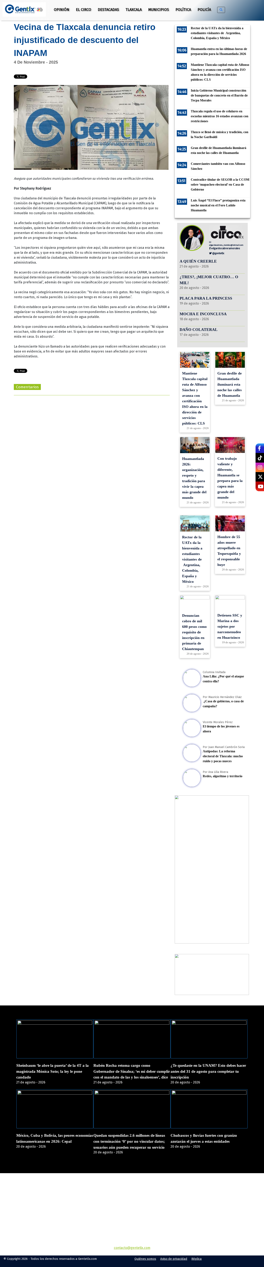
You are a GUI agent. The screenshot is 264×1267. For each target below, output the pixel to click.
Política (183, 9)
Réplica (196, 1259)
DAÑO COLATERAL (199, 329)
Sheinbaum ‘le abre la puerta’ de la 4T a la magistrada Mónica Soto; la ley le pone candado (52, 1071)
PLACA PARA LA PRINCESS (206, 298)
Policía (204, 9)
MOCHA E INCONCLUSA (203, 314)
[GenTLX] (132, 1197)
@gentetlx (218, 253)
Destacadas (108, 9)
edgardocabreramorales (225, 248)
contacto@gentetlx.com (132, 1248)
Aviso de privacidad (173, 1259)
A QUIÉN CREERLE (198, 261)
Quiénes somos (145, 1259)
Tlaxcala (134, 9)
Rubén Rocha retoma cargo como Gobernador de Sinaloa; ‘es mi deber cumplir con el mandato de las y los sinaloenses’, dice (131, 1071)
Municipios (158, 9)
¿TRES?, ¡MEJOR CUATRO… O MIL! (209, 280)
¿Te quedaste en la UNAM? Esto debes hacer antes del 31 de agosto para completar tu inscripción (208, 1071)
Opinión (61, 9)
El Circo (83, 9)
